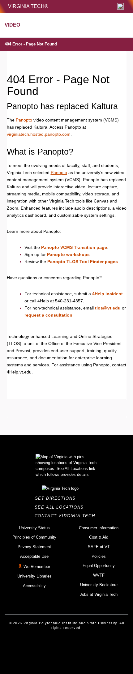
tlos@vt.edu (108, 307)
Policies (99, 556)
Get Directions (57, 498)
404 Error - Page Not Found (31, 44)
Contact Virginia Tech (67, 516)
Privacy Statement (34, 546)
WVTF (99, 575)
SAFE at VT (99, 546)
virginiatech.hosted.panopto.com (39, 134)
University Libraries (34, 576)
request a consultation (48, 315)
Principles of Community (34, 537)
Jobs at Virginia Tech (99, 594)
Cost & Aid (98, 537)
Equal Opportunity (99, 565)
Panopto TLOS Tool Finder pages (82, 261)
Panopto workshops (68, 254)
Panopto (24, 119)
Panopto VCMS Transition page (74, 247)
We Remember (37, 567)
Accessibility (34, 585)
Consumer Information (98, 528)
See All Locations (61, 507)
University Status (34, 528)
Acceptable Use (34, 556)
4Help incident (107, 293)
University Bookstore (99, 584)
